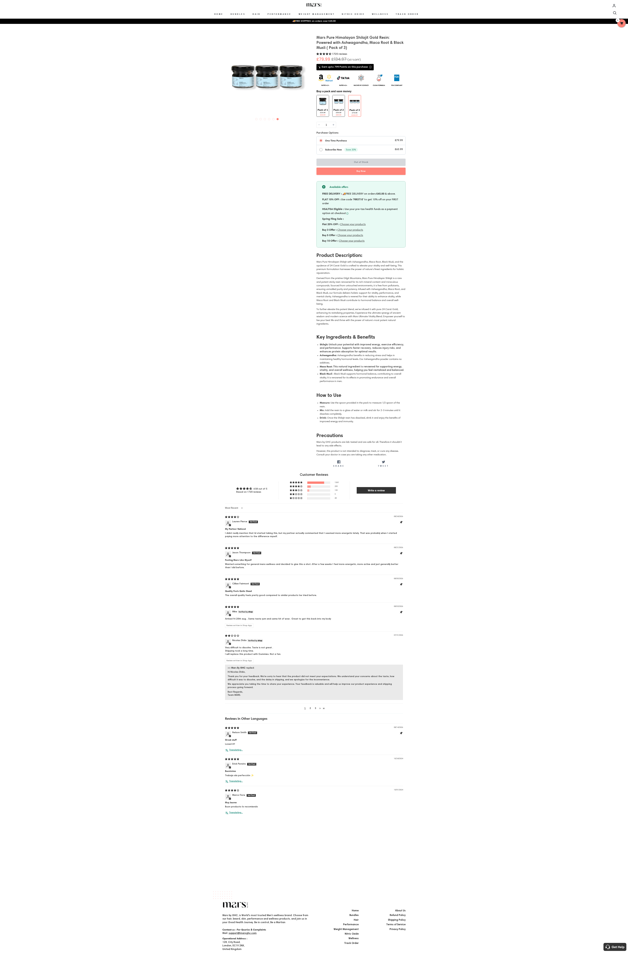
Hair (356, 920)
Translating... (236, 750)
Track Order (351, 943)
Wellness (354, 938)
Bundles (354, 915)
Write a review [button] (376, 490)
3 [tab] (265, 118)
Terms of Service (396, 924)
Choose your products (353, 224)
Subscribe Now (333, 149)
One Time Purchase (336, 140)
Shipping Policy (397, 920)
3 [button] (315, 708)
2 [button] (310, 708)
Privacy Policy (398, 929)
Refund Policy (398, 915)
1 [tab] (256, 118)
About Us (400, 911)
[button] (324, 54)
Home (355, 911)
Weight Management (346, 929)
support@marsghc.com (243, 933)
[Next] (309, 76)
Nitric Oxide (352, 934)
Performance (351, 924)
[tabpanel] (267, 76)
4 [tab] (269, 118)
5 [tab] (273, 118)
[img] (232, 517)
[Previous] (225, 76)
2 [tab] (261, 118)
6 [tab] (278, 118)
